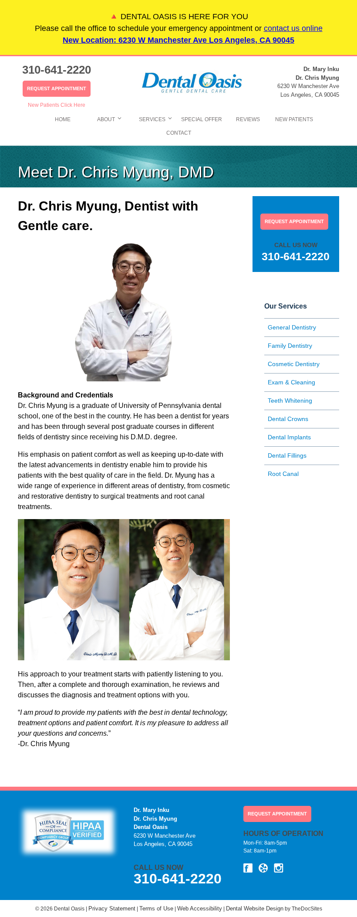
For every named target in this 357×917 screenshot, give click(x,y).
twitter (263, 868)
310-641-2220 (56, 69)
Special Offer (201, 119)
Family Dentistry (290, 345)
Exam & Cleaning (291, 382)
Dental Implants (289, 437)
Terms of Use (156, 908)
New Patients (294, 119)
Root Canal (283, 473)
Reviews (248, 119)
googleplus (294, 867)
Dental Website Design (254, 908)
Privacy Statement (111, 908)
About (106, 119)
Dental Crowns (288, 418)
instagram (278, 868)
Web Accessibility (199, 908)
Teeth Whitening (290, 400)
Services (152, 119)
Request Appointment (56, 88)
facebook (248, 868)
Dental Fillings (287, 455)
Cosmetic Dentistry (294, 363)
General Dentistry (292, 327)
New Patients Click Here (56, 105)
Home (63, 119)
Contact (178, 133)
